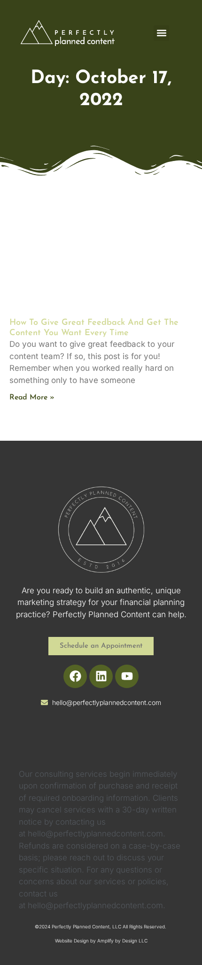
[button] (161, 33)
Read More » (31, 397)
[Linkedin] (101, 676)
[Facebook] (75, 676)
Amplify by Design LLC (122, 940)
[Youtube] (127, 676)
